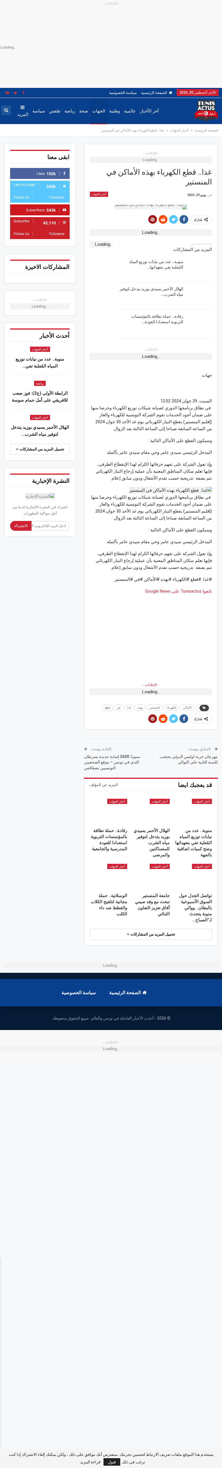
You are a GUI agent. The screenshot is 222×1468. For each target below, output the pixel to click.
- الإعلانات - (151, 685)
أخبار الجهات (99, 194)
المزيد (22, 114)
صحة (83, 111)
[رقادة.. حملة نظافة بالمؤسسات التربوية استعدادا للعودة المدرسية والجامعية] (199, 323)
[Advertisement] (151, 635)
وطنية (114, 111)
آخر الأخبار (149, 111)
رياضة (69, 111)
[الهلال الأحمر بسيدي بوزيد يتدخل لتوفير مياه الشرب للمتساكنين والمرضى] (199, 295)
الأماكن (187, 707)
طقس (54, 111)
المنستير (154, 707)
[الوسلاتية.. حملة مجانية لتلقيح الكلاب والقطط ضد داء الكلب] (108, 877)
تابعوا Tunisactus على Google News (178, 591)
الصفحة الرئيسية (154, 92)
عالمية (130, 111)
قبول (112, 1462)
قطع (107, 707)
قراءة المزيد (90, 1462)
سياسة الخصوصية (123, 92)
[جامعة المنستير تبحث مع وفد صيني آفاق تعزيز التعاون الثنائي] (151, 877)
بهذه (140, 707)
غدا (129, 707)
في (119, 707)
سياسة (38, 111)
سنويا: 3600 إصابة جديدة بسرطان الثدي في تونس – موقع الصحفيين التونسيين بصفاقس (112, 762)
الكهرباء (171, 707)
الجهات (98, 111)
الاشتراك (21, 526)
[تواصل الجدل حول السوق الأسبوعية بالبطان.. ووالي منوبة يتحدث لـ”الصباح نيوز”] (193, 877)
